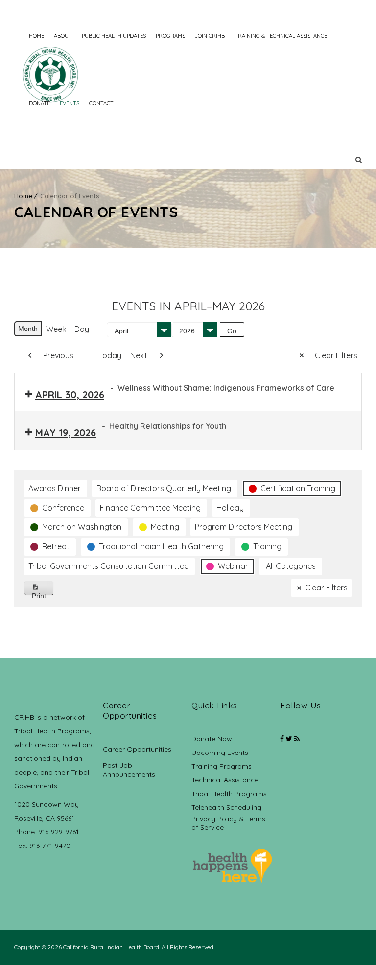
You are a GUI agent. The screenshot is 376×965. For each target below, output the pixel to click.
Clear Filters (336, 355)
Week (56, 329)
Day (81, 329)
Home (36, 35)
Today (110, 355)
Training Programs (221, 766)
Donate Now (211, 738)
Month (28, 328)
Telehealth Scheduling (226, 807)
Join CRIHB (210, 35)
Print (43, 593)
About (63, 35)
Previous (58, 355)
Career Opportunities (137, 749)
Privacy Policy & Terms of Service (228, 823)
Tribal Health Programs (229, 793)
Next (138, 355)
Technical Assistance (224, 780)
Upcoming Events (219, 752)
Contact (101, 103)
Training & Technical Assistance (281, 35)
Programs (170, 35)
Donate (39, 103)
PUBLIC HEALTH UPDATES (114, 35)
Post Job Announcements (129, 769)
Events (69, 103)
